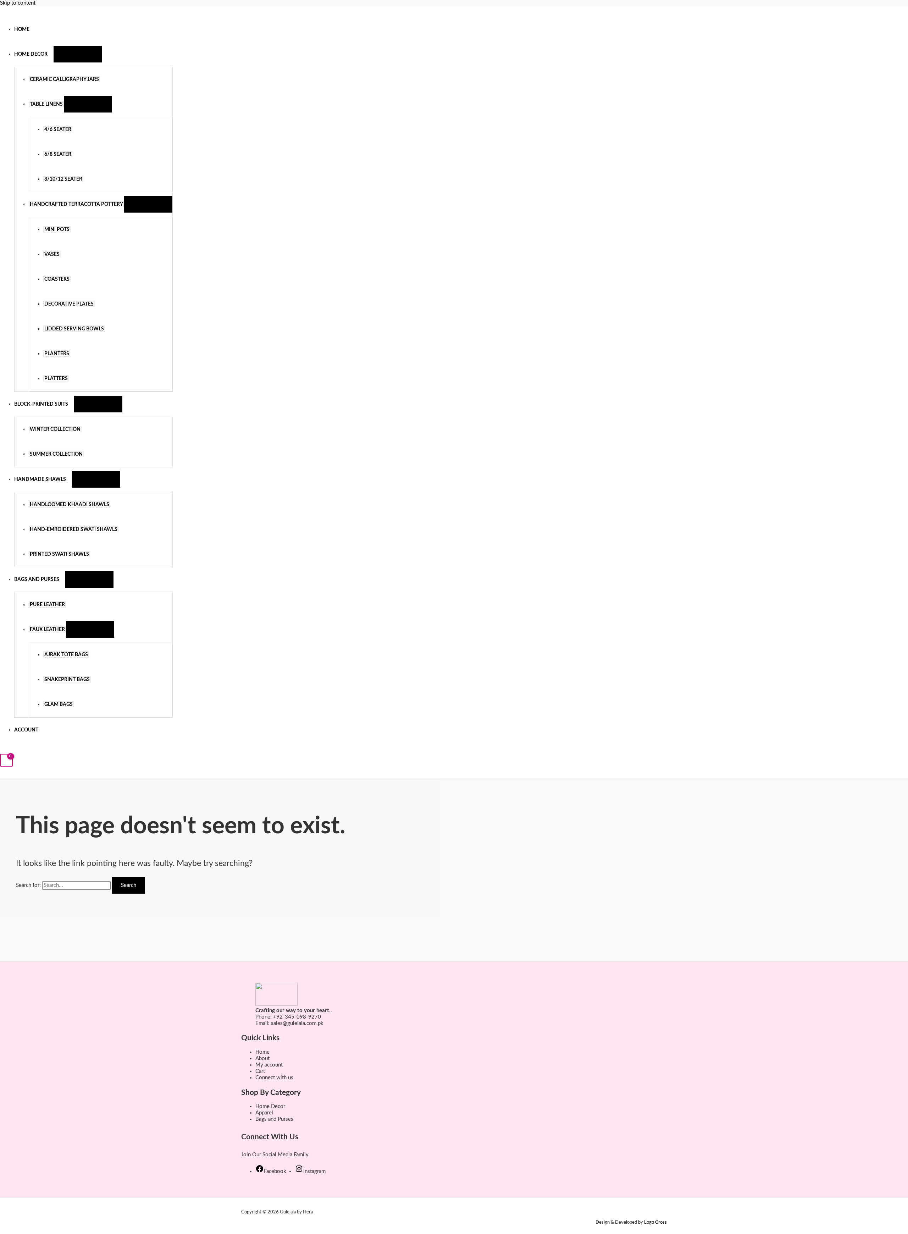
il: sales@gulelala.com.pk (294, 1023)
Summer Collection (56, 454)
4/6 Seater (57, 129)
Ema (260, 1023)
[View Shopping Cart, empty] (6, 760)
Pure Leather (47, 604)
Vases (52, 254)
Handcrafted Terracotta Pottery (76, 204)
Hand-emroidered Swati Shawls (73, 529)
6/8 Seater (57, 154)
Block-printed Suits (41, 404)
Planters (56, 353)
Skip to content (17, 3)
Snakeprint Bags (67, 679)
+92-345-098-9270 (297, 1017)
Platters (56, 378)
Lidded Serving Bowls (74, 329)
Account (26, 730)
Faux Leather (47, 629)
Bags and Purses (36, 579)
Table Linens (46, 104)
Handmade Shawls (40, 479)
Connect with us (274, 1077)
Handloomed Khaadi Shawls (69, 504)
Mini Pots (57, 229)
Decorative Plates (69, 304)
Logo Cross (655, 1222)
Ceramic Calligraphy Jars (64, 79)
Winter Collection (55, 429)
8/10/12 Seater (63, 179)
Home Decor (31, 54)
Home (21, 29)
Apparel (264, 1112)
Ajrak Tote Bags (66, 654)
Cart (260, 1071)
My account (269, 1065)
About (262, 1058)
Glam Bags (58, 704)
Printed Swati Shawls (59, 554)
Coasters (57, 279)
